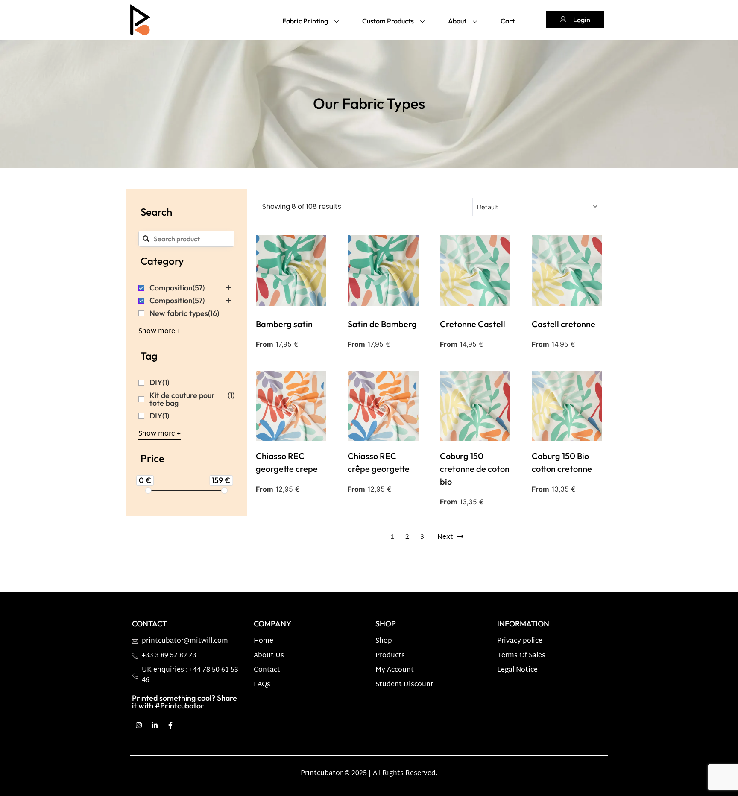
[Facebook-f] (170, 725)
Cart (508, 21)
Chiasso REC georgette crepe (287, 462)
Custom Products (388, 21)
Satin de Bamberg (382, 324)
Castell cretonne (563, 324)
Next (445, 537)
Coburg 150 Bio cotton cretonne (562, 462)
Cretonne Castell (472, 324)
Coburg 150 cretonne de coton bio (475, 469)
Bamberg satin (284, 324)
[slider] (148, 490)
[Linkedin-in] (154, 725)
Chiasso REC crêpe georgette (379, 462)
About (457, 21)
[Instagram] (139, 725)
